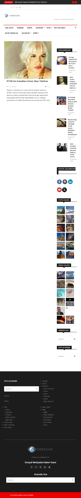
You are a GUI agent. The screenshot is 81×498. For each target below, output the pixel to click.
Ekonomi (39, 28)
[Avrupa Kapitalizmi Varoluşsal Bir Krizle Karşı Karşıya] (62, 60)
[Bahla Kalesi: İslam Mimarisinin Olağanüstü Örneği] (70, 258)
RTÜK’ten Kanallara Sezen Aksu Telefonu (27, 81)
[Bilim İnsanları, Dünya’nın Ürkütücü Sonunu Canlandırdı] (61, 323)
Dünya (29, 28)
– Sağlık (44, 412)
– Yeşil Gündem (47, 417)
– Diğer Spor (8, 420)
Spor (49, 28)
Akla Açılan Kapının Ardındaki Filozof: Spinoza (31, 2)
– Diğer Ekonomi (47, 401)
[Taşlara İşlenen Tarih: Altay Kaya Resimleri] (70, 222)
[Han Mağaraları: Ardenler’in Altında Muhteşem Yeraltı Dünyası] (70, 249)
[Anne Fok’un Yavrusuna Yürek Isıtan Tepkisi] (61, 279)
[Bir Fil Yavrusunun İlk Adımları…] (70, 288)
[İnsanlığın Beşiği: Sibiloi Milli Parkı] (61, 249)
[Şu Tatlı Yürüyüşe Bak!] (61, 305)
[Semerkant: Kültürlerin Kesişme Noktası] (61, 240)
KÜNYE (6, 396)
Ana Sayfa (9, 28)
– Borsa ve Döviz (48, 389)
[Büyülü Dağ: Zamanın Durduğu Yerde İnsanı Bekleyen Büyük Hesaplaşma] (61, 123)
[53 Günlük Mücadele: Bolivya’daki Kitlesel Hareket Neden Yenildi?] (61, 101)
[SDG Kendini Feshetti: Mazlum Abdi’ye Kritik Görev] (62, 147)
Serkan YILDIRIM (28, 495)
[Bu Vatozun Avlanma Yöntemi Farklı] (61, 297)
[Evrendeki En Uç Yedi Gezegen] (61, 231)
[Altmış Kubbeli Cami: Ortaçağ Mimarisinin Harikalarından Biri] (61, 258)
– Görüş (44, 425)
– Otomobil (46, 396)
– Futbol (7, 410)
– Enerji (44, 394)
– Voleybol (7, 415)
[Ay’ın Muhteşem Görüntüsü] (70, 305)
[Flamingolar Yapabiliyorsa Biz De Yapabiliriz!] (70, 297)
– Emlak (44, 399)
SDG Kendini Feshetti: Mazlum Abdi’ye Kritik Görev (73, 150)
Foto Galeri (8, 427)
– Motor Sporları (9, 417)
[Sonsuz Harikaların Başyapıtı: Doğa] (70, 279)
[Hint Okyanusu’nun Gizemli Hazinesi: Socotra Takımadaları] (70, 214)
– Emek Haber (47, 422)
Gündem (20, 28)
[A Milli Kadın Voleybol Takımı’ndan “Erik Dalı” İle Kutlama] (70, 308)
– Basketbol (8, 412)
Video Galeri (46, 407)
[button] (73, 2)
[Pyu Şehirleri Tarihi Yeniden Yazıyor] (61, 214)
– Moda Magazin (48, 415)
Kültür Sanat (60, 28)
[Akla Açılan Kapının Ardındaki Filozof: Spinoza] (62, 81)
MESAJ (6, 401)
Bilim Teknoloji (11, 33)
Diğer (35, 33)
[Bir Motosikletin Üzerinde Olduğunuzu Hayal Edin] (61, 288)
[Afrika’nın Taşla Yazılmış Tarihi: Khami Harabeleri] (61, 222)
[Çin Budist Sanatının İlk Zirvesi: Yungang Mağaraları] (70, 231)
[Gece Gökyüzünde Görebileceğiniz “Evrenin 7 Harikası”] (70, 240)
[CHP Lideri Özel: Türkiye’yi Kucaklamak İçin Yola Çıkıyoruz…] (61, 314)
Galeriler (26, 33)
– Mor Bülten (46, 420)
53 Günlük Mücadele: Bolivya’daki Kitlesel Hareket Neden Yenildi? (72, 104)
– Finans (45, 391)
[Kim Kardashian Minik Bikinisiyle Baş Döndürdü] (70, 323)
